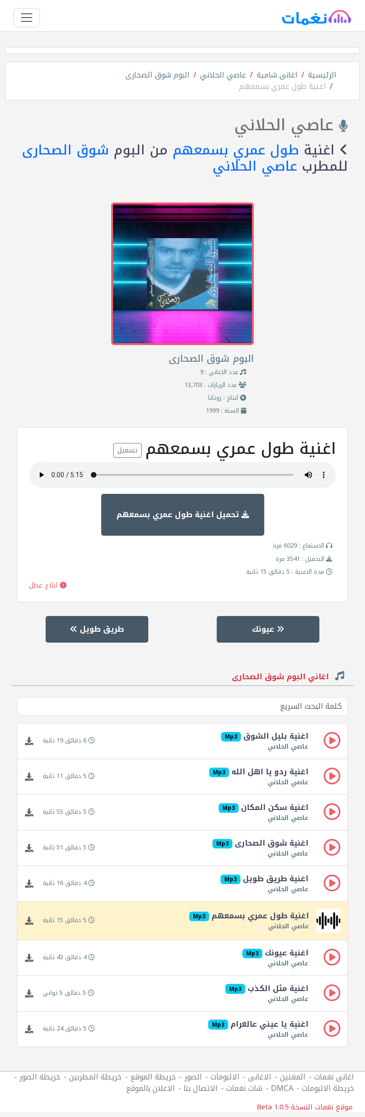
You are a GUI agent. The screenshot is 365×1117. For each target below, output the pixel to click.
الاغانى (259, 1076)
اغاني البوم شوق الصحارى (281, 678)
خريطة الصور (39, 1076)
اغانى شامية (277, 74)
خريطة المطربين (95, 1076)
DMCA (282, 1088)
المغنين (293, 1076)
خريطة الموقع (153, 1076)
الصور (193, 1076)
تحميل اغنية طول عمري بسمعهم (178, 514)
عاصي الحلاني (223, 74)
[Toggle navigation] (26, 17)
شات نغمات (244, 1088)
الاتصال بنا (200, 1088)
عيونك (264, 629)
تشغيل (127, 450)
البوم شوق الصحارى (157, 74)
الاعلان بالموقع (150, 1088)
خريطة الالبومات (328, 1088)
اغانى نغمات (334, 1076)
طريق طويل (100, 629)
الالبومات (225, 1076)
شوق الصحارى (65, 150)
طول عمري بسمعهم (236, 150)
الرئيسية (322, 74)
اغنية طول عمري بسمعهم (282, 86)
